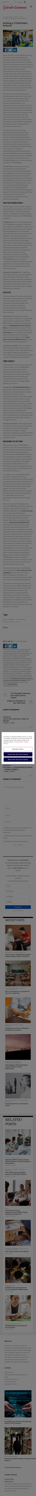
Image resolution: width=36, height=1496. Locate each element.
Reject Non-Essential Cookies (18, 759)
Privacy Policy (19, 742)
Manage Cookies (18, 749)
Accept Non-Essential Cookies (18, 754)
